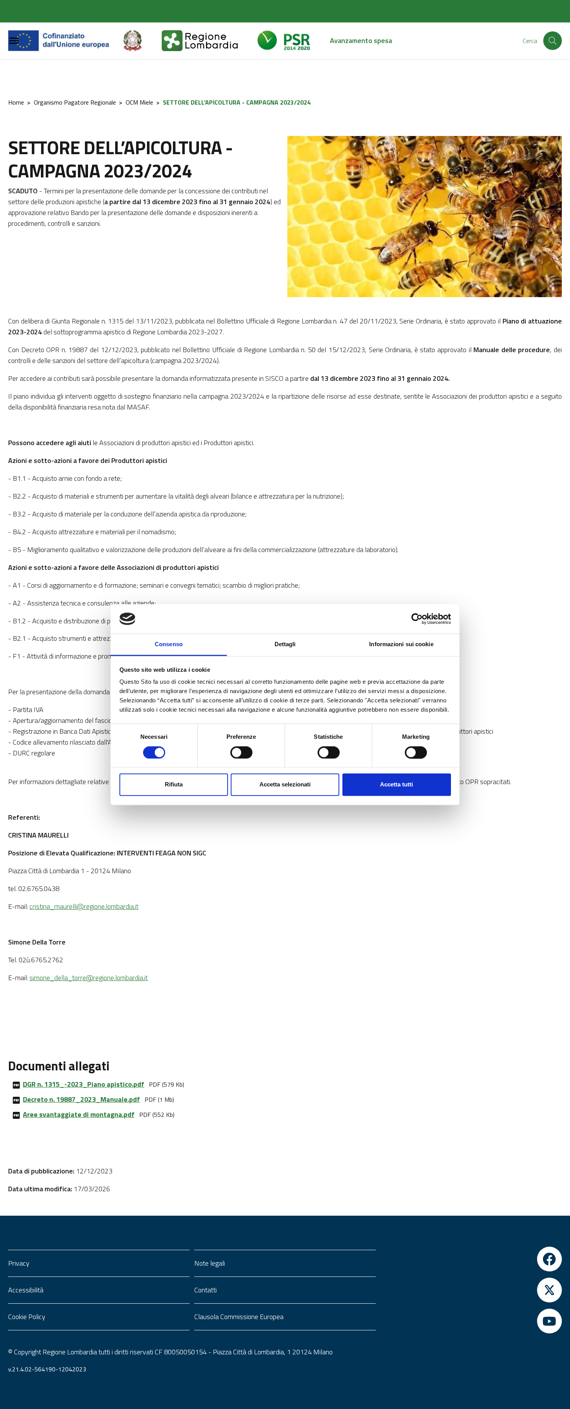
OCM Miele (139, 102)
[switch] (241, 752)
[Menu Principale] (14, 41)
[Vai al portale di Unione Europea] (64, 40)
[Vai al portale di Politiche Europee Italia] (141, 40)
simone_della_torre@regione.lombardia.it (88, 977)
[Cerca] (552, 40)
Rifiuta (174, 784)
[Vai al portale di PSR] (293, 40)
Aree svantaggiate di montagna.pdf (79, 1114)
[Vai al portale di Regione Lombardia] (209, 40)
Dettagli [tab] (285, 644)
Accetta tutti (396, 784)
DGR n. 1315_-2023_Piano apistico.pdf (83, 1084)
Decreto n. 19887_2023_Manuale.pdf (81, 1099)
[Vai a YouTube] (471, 1321)
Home (16, 102)
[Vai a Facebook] (471, 1259)
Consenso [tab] (169, 644)
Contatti (205, 1290)
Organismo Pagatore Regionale (75, 102)
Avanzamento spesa (361, 40)
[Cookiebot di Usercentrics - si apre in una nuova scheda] (417, 619)
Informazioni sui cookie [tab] (401, 644)
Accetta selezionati (285, 784)
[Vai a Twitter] (471, 1290)
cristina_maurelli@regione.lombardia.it (83, 906)
